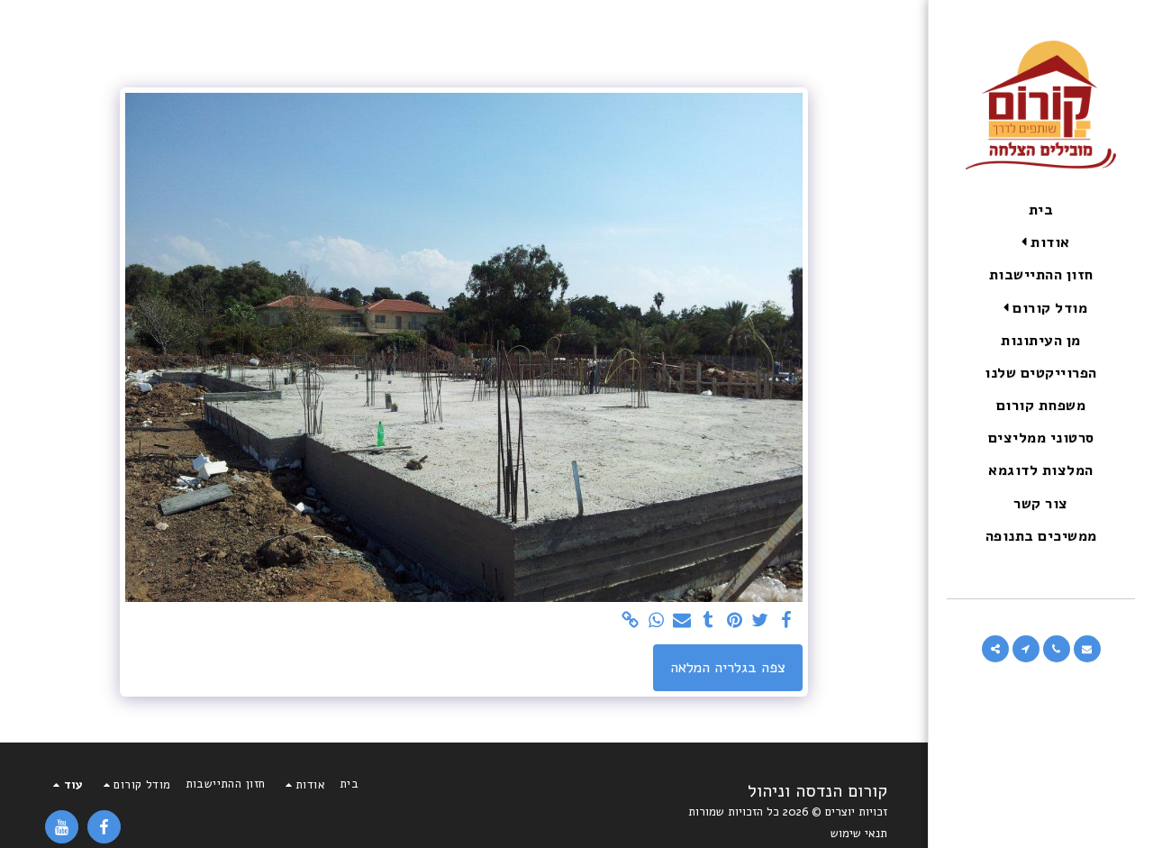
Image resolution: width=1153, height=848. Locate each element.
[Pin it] (734, 621)
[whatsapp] (656, 621)
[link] (630, 621)
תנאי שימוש (859, 833)
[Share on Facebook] (786, 621)
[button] (1041, 243)
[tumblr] (708, 621)
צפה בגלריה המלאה (727, 667)
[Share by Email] (682, 621)
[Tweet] (760, 621)
